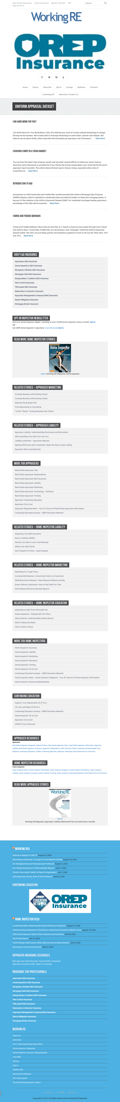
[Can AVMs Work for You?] (60, 18)
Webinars (81, 87)
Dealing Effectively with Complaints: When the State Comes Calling (43, 445)
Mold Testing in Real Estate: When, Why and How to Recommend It (41, 942)
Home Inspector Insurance (26, 648)
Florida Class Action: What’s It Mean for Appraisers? (35, 872)
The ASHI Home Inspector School (27, 1082)
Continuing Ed (48, 94)
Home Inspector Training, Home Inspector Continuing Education (61, 773)
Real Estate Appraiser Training (28, 496)
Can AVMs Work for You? (24, 121)
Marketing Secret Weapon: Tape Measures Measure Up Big (40, 580)
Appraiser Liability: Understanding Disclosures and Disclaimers (41, 432)
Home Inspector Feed (27, 919)
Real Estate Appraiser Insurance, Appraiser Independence (39, 748)
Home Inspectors (41, 3)
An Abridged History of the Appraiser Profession (33, 864)
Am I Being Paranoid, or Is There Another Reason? (34, 868)
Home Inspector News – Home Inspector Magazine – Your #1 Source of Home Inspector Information (57, 677)
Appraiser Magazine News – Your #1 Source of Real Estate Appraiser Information (49, 508)
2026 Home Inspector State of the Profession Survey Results (38, 934)
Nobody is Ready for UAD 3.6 (25, 855)
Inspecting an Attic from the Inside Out (31, 610)
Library (35, 87)
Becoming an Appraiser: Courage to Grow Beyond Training (37, 859)
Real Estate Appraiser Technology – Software (34, 491)
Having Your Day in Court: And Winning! (32, 542)
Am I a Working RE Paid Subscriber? (28, 1044)
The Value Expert (20, 1078)
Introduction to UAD (22, 183)
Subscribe (47, 87)
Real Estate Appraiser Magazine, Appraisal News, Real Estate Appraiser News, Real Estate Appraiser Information (53, 745)
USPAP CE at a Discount (25, 724)
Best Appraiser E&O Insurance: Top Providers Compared (36, 961)
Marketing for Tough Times (26, 572)
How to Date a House (24, 627)
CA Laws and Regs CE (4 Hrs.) (27, 707)
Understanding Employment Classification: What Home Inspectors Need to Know (47, 930)
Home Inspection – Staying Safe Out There (32, 614)
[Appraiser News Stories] (60, 790)
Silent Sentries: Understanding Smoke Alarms (34, 618)
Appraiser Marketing (65, 751)
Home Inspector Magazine (59, 770)
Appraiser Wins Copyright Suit (28, 449)
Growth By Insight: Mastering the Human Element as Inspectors (39, 925)
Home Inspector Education (26, 660)
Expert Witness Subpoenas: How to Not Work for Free (38, 584)
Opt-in (92, 322)
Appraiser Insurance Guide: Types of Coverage (32, 964)
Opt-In (58, 87)
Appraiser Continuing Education (28, 500)
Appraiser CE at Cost (24, 504)
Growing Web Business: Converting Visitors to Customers (39, 576)
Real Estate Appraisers (22, 3)
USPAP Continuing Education (46, 751)
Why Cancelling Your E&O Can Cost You (32, 436)
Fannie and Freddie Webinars (27, 215)
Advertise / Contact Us (68, 94)
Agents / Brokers (58, 3)
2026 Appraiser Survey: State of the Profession (33, 876)
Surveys (69, 87)
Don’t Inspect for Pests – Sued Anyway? (31, 551)
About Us (17, 1035)
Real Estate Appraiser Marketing (29, 487)
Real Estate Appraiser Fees (26, 470)
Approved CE (18, 5)
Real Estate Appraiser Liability (28, 483)
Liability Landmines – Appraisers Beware (32, 440)
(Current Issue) (51, 328)
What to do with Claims (25, 546)
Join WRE (17, 1057)
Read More (100, 138)
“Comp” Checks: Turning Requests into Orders (34, 411)
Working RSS (22, 849)
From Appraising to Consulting (28, 407)
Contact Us (49, 1092)
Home (25, 87)
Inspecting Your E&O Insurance (28, 534)
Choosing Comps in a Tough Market (29, 151)
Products (94, 87)
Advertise (17, 1040)
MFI (69, 3)
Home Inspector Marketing (26, 656)
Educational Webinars (22, 1074)
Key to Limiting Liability (25, 538)
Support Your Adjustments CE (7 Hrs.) (31, 703)
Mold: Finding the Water (25, 622)
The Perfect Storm (20, 938)
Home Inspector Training (25, 665)
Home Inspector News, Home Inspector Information (30, 770)
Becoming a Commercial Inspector (27, 947)
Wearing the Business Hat (26, 402)
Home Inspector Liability (25, 652)
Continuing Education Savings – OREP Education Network (39, 513)
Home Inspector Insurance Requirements (32, 682)
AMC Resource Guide (68, 748)
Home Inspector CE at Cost (26, 669)
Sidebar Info (18, 1069)
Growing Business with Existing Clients (31, 394)
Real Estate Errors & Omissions (84, 751)
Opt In (43, 374)
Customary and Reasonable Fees (88, 748)
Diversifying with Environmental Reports (32, 589)
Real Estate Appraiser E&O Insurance (30, 478)
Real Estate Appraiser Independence (30, 474)
